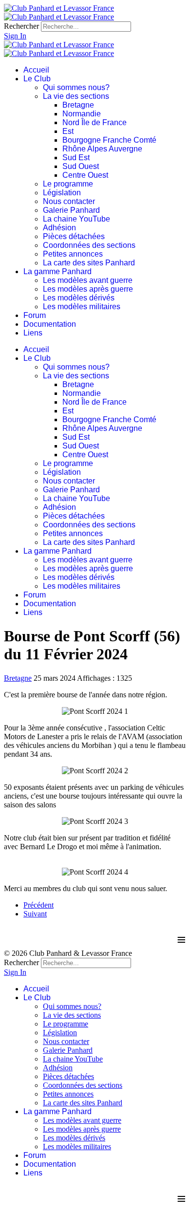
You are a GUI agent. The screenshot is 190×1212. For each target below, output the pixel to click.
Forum (34, 315)
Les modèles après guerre (88, 289)
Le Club (37, 79)
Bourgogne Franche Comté (109, 140)
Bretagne (78, 105)
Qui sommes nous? (76, 87)
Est (68, 131)
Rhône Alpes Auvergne (102, 149)
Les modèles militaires (81, 306)
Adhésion (59, 228)
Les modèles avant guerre (88, 280)
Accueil (36, 70)
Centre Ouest (85, 175)
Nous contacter (69, 201)
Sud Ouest (80, 166)
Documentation (49, 324)
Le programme (68, 184)
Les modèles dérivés (78, 298)
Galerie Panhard (71, 210)
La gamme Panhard (57, 271)
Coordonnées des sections (89, 245)
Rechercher (21, 26)
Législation (62, 192)
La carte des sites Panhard (89, 263)
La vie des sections (76, 96)
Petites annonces (73, 254)
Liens (32, 333)
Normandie (81, 114)
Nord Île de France (94, 122)
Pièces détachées (74, 236)
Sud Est (76, 157)
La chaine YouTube (76, 219)
